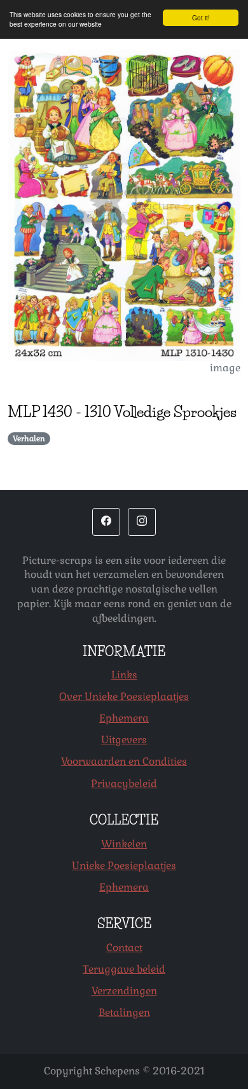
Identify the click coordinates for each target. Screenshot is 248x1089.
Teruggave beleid (124, 969)
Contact (124, 947)
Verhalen (29, 439)
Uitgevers (124, 739)
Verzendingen (124, 990)
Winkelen (124, 844)
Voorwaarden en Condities (124, 761)
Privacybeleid (124, 783)
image (225, 367)
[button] (106, 522)
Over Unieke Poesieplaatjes (124, 696)
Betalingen (124, 1012)
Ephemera (124, 718)
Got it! (201, 17)
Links (124, 674)
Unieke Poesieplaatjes (124, 865)
